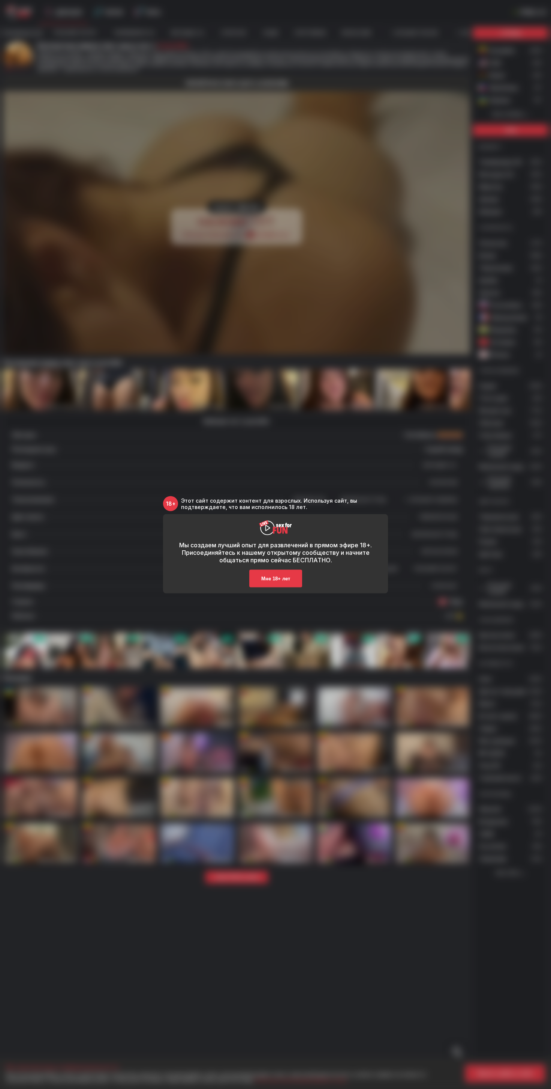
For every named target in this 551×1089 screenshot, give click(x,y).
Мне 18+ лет (275, 578)
